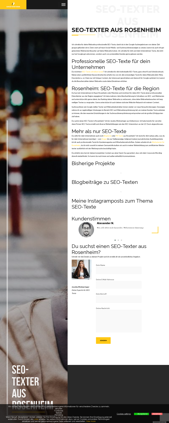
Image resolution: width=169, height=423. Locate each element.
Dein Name (100, 265)
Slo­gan (104, 139)
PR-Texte (119, 136)
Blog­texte (107, 136)
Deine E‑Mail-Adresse (105, 279)
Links (36, 419)
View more (90, 421)
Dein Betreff (101, 294)
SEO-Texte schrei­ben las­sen (92, 72)
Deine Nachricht (103, 308)
